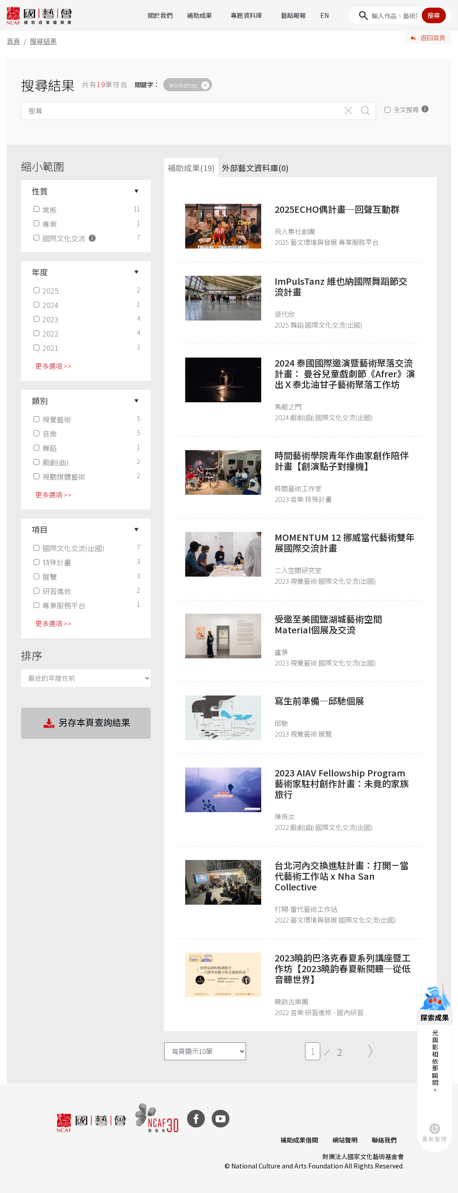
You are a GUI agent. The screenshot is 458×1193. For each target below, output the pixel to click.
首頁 (13, 41)
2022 (50, 333)
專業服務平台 (63, 605)
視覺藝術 (56, 419)
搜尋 (434, 15)
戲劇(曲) (55, 462)
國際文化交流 (64, 238)
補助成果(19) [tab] (191, 167)
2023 (50, 319)
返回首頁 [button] (432, 37)
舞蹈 (49, 448)
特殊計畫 (56, 562)
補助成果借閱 (299, 1139)
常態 (49, 209)
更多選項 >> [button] (53, 366)
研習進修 (56, 591)
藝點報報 (293, 15)
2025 (50, 290)
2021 (50, 347)
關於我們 (160, 15)
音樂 (49, 433)
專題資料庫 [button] (246, 15)
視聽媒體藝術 (63, 476)
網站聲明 (344, 1139)
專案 (49, 224)
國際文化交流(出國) (73, 548)
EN (324, 15)
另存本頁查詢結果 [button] (94, 722)
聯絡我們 (384, 1139)
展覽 (49, 576)
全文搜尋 (406, 109)
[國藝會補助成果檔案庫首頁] (40, 16)
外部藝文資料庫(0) (255, 167)
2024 (50, 304)
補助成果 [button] (199, 15)
